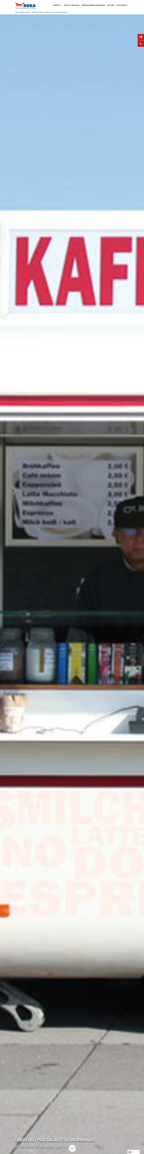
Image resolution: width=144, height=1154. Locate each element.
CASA (16, 12)
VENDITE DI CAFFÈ (37, 12)
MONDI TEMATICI (25, 12)
